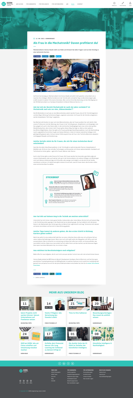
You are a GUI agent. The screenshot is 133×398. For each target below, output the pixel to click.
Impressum (102, 374)
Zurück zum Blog (40, 277)
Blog (52, 378)
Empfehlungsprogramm (73, 374)
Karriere (53, 376)
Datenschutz (102, 372)
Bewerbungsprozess (72, 381)
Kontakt (53, 381)
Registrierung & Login (72, 376)
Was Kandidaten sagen (73, 383)
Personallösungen (88, 372)
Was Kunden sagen (88, 378)
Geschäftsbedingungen (105, 376)
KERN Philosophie (55, 372)
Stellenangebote (71, 372)
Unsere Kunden (87, 376)
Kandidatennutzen (72, 378)
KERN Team (54, 374)
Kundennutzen (87, 374)
